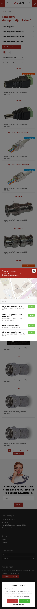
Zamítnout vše (12, 601)
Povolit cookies (24, 601)
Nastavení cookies (18, 604)
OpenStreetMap (32, 298)
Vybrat (31, 306)
